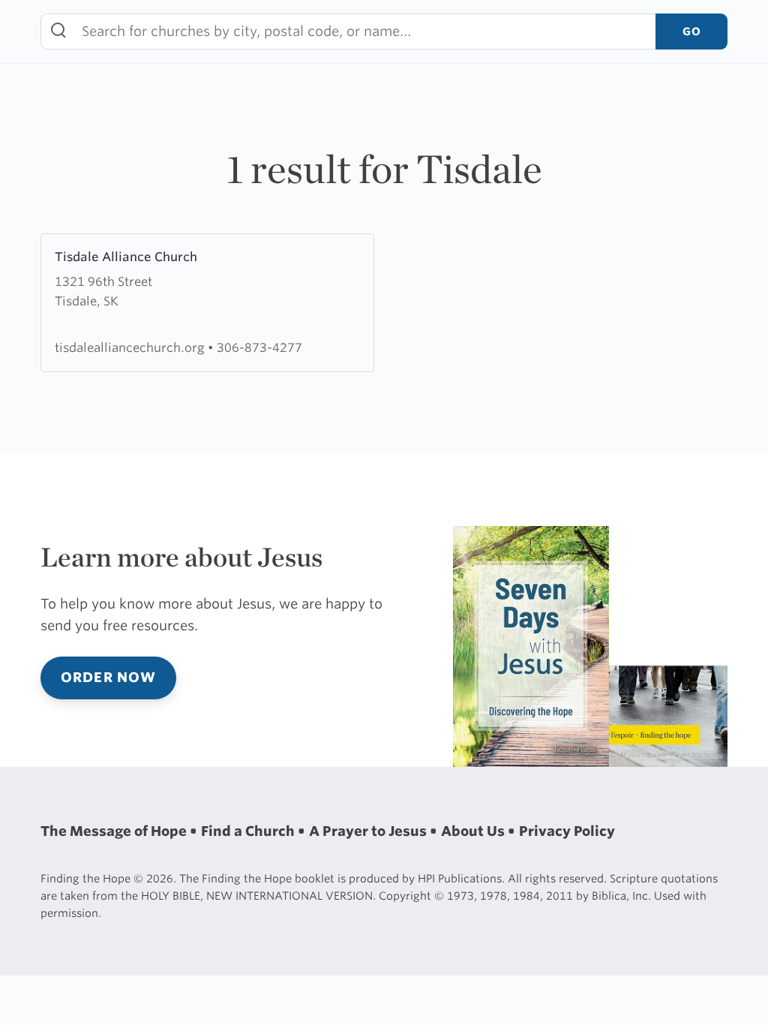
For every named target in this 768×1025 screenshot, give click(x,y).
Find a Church (249, 831)
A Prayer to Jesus (369, 831)
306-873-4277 (259, 347)
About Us (474, 831)
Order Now (108, 677)
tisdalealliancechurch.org (131, 347)
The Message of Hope (115, 831)
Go (691, 31)
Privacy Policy (567, 831)
